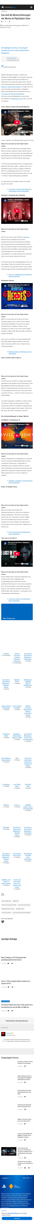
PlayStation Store (17, 98)
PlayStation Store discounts (8, 908)
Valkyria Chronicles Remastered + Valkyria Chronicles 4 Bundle (28, 710)
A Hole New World (6, 735)
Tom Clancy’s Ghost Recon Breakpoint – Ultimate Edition (6, 683)
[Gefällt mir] (12, 963)
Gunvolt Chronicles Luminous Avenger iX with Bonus (17, 657)
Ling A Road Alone (17, 785)
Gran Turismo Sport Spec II (17, 854)
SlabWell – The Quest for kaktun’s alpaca (6, 881)
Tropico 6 (17, 805)
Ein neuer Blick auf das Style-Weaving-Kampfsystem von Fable (24, 1092)
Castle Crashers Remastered (6, 707)
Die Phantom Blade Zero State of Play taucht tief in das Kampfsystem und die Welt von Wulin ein (17, 1006)
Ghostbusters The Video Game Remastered (28, 856)
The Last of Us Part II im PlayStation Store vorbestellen (19, 600)
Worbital (6, 805)
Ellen (17, 758)
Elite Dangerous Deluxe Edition (6, 759)
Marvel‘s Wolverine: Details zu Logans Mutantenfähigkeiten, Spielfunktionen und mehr (25, 1077)
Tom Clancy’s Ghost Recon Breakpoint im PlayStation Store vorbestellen (20, 190)
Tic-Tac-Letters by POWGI (17, 707)
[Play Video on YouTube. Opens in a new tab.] (12, 1153)
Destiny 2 (27, 237)
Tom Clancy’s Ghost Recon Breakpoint (12, 94)
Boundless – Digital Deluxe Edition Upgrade (17, 735)
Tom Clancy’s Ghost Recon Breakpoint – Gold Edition (28, 656)
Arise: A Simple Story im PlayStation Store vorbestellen (19, 533)
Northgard (6, 827)
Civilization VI (16, 901)
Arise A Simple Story (6, 901)
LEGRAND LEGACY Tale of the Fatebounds (28, 806)
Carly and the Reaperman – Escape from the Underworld (28, 736)
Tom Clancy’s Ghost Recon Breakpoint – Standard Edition (17, 831)
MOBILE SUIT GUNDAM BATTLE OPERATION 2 (28, 682)
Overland (6, 653)
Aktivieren (17, 1218)
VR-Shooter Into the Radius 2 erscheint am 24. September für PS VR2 (25, 1163)
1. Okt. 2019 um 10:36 (10, 1035)
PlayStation (10, 7)
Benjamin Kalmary (12, 58)
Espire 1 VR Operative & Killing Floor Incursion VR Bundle (28, 761)
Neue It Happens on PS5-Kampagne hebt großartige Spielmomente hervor (13, 958)
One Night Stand (28, 785)
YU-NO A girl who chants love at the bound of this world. (17, 883)
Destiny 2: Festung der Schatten (11, 87)
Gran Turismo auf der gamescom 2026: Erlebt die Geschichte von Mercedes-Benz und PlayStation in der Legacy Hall (25, 1151)
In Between (6, 784)
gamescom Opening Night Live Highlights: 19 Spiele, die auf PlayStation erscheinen (25, 1135)
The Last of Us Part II (6, 912)
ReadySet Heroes (17, 680)
